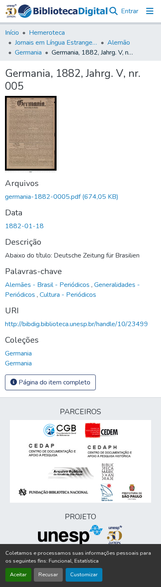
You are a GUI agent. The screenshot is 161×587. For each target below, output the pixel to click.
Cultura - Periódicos (68, 294)
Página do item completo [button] (53, 382)
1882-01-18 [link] (24, 226)
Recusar (48, 574)
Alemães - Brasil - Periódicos (48, 284)
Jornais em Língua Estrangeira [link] (56, 42)
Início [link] (12, 32)
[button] (63, 11)
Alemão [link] (118, 42)
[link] (80, 197)
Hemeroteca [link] (47, 32)
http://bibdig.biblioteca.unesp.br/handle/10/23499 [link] (76, 324)
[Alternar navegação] (150, 11)
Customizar (84, 574)
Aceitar (18, 574)
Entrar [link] (129, 11)
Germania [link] (28, 52)
